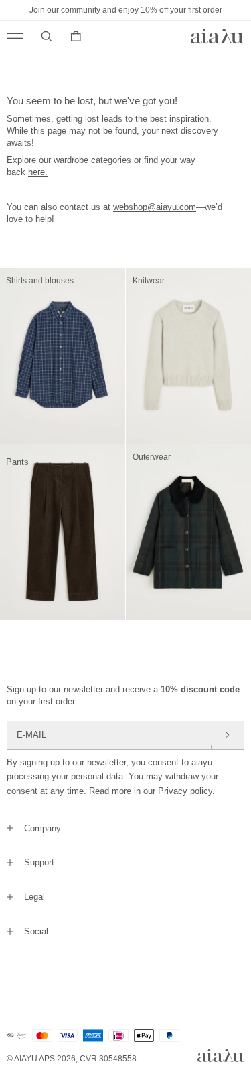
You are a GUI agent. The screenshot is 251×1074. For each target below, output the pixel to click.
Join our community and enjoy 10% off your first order (125, 10)
